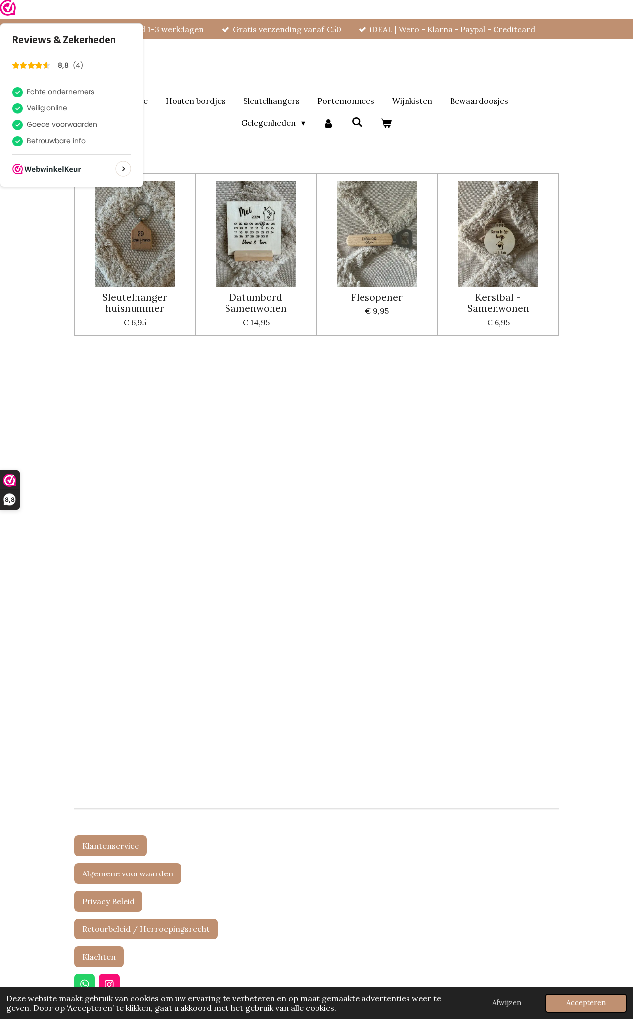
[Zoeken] (357, 121)
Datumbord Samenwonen (256, 303)
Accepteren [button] (586, 1002)
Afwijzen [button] (506, 1002)
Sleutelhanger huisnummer (134, 303)
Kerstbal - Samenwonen (498, 303)
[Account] (328, 122)
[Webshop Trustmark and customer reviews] (8, 9)
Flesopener (377, 297)
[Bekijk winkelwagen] (386, 122)
